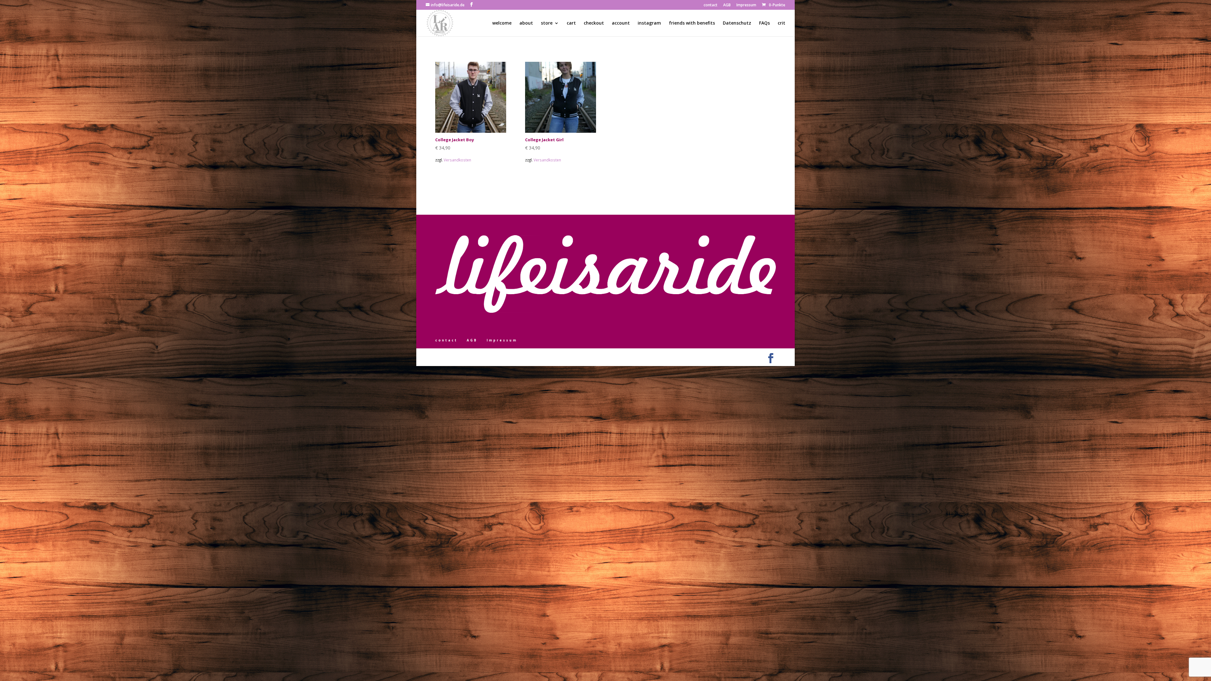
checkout (594, 23)
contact (710, 5)
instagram (649, 23)
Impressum (746, 5)
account (621, 23)
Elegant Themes (464, 356)
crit (781, 23)
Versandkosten (457, 159)
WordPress (504, 356)
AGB (727, 5)
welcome (502, 23)
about (526, 23)
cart (571, 23)
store (547, 23)
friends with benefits (692, 23)
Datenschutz (737, 23)
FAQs (764, 23)
